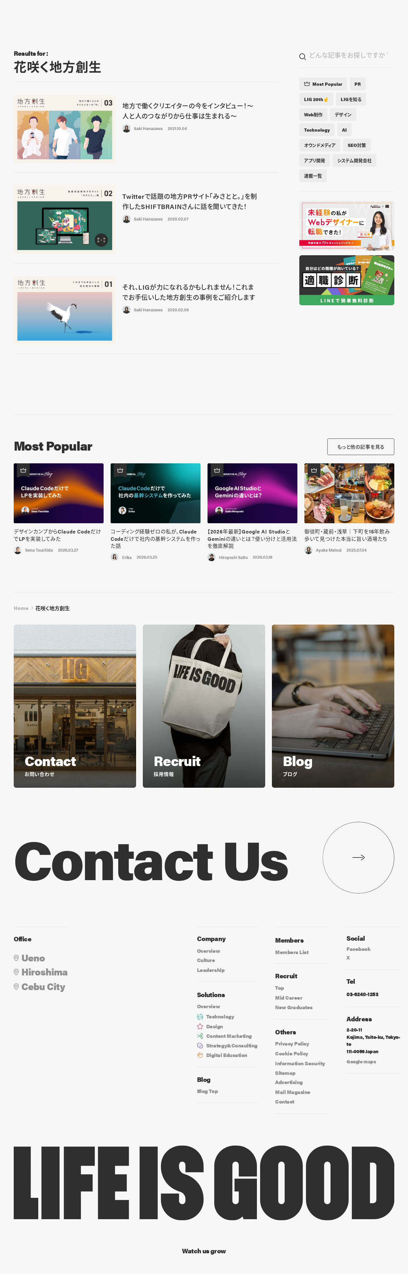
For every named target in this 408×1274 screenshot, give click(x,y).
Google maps (361, 1061)
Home (21, 608)
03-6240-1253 (362, 994)
